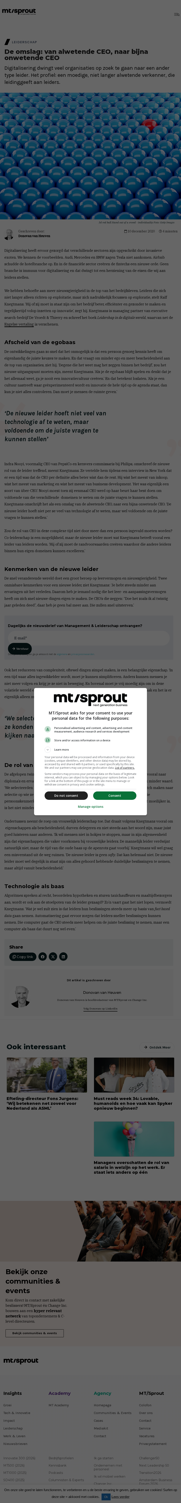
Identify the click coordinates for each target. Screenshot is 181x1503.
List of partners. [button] (125, 768)
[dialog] (90, 751)
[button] (90, 750)
